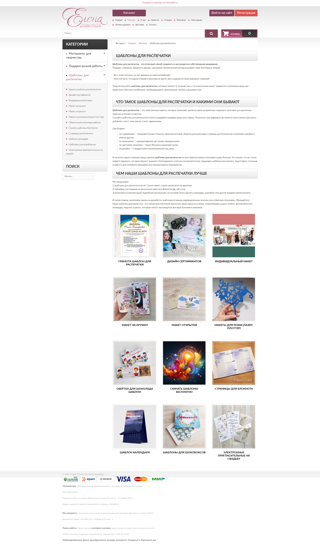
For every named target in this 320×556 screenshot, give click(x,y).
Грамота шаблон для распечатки (85, 90)
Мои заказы (196, 20)
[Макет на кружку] (135, 299)
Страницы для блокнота (81, 134)
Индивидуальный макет (80, 101)
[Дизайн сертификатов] (184, 235)
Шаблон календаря (78, 139)
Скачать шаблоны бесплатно (83, 128)
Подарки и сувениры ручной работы (160, 3)
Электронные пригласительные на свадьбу (84, 152)
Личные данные (122, 25)
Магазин (131, 20)
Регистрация (246, 13)
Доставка (139, 25)
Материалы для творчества (78, 55)
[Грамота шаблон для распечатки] (135, 235)
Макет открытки (77, 112)
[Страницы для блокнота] (233, 363)
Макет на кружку (77, 106)
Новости (155, 20)
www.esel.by (94, 513)
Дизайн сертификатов (79, 95)
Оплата (152, 25)
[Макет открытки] (184, 299)
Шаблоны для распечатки (77, 77)
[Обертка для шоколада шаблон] (135, 363)
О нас (143, 20)
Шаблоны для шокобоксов (82, 145)
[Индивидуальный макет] (233, 235)
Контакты (181, 20)
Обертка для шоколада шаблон (84, 123)
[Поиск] (211, 34)
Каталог (129, 13)
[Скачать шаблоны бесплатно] (184, 363)
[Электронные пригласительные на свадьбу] (233, 426)
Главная (118, 20)
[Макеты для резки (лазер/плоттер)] (233, 299)
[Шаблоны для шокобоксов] (184, 426)
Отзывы (168, 20)
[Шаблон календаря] (135, 426)
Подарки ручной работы (85, 66)
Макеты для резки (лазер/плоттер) (86, 117)
